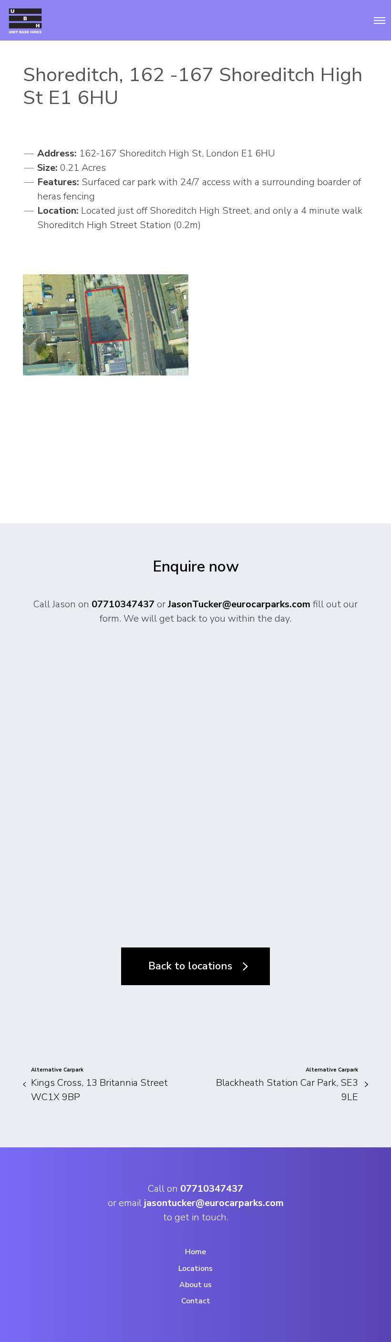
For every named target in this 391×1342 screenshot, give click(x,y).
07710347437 (123, 604)
